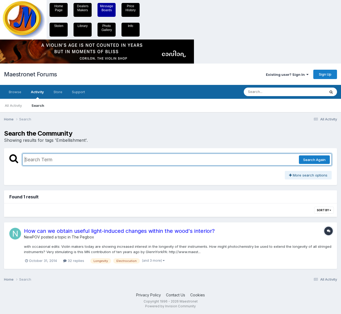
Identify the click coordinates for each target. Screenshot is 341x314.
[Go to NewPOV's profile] (15, 234)
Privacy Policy (148, 295)
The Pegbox (83, 237)
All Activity (13, 105)
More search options (309, 175)
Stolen (58, 26)
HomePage (58, 8)
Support (78, 92)
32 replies (75, 260)
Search (37, 105)
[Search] (331, 92)
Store (58, 92)
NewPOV (32, 237)
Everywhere (308, 92)
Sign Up (325, 74)
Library (83, 26)
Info (130, 26)
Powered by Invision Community (170, 306)
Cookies (197, 295)
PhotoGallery (107, 28)
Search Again (314, 160)
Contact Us (175, 295)
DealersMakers (82, 8)
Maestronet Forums (30, 74)
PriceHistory (130, 8)
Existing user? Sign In (286, 74)
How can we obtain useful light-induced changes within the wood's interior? (119, 231)
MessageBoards (106, 8)
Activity (37, 92)
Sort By (323, 210)
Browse (15, 92)
